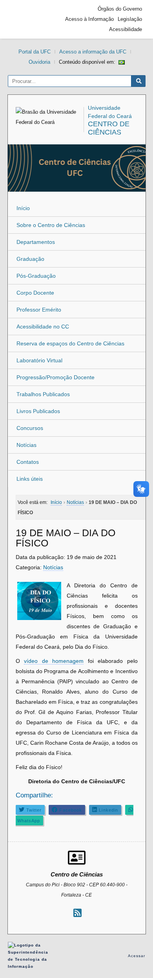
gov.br (25, 19)
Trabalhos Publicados (43, 394)
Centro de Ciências (108, 128)
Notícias (26, 445)
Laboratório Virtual (39, 360)
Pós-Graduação (36, 276)
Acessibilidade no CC (42, 326)
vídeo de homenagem (54, 661)
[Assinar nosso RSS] (77, 913)
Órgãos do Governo (120, 9)
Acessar (137, 956)
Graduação (30, 259)
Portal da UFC (34, 52)
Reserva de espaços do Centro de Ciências (70, 343)
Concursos (29, 428)
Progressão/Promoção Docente (55, 377)
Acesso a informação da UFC (92, 52)
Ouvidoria (39, 62)
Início (23, 208)
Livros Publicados (38, 411)
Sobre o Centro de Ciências (50, 225)
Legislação (130, 19)
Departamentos (35, 242)
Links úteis (29, 479)
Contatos (27, 462)
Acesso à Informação (89, 19)
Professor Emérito (38, 309)
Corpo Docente (35, 293)
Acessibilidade (125, 29)
